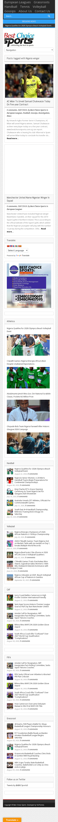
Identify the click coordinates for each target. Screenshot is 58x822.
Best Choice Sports (38, 110)
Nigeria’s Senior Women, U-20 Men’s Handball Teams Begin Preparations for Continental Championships (31, 480)
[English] (11, 246)
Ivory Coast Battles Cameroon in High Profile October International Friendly (30, 596)
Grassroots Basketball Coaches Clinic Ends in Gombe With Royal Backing (32, 754)
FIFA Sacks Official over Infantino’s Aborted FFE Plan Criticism (32, 675)
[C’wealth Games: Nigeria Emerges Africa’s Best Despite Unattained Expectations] (28, 377)
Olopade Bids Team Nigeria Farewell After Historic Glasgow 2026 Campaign (28, 428)
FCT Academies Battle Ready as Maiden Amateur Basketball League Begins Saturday (31, 735)
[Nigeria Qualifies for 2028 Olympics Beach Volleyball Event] (28, 345)
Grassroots (42, 2)
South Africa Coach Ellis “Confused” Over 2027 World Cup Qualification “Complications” (31, 635)
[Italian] (17, 246)
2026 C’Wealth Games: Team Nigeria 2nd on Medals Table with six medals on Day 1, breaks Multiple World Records (32, 543)
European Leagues (17, 2)
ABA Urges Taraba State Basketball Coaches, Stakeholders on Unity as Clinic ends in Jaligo (31, 764)
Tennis (25, 7)
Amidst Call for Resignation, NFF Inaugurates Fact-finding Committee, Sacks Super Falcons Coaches (32, 615)
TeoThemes (40, 805)
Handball (10, 7)
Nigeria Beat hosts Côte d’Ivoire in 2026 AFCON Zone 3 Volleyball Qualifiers (31, 553)
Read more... (13, 138)
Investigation (44, 113)
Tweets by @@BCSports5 (17, 785)
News (9, 116)
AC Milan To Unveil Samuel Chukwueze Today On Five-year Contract (28, 103)
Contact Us (42, 11)
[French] (14, 246)
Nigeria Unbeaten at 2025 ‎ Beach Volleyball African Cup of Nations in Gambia (33, 576)
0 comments (12, 110)
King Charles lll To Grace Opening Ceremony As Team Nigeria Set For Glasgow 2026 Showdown (29, 491)
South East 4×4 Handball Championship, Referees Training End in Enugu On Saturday (31, 511)
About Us (25, 11)
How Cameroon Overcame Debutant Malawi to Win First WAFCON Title (30, 705)
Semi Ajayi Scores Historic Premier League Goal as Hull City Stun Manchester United (32, 605)
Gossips (10, 11)
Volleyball (39, 7)
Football (26, 113)
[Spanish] (20, 246)
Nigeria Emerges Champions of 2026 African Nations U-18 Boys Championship (32, 533)
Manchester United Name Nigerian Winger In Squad (28, 199)
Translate (25, 256)
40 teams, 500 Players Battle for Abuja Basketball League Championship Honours (33, 725)
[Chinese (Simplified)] (8, 246)
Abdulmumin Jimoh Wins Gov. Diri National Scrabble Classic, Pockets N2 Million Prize (29, 395)
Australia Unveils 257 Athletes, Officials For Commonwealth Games (32, 501)
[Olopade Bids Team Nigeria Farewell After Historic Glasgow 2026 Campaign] (28, 443)
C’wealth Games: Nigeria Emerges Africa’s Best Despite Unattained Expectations (26, 362)
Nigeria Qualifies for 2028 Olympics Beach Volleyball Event (28, 25)
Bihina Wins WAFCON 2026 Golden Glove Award (32, 625)
